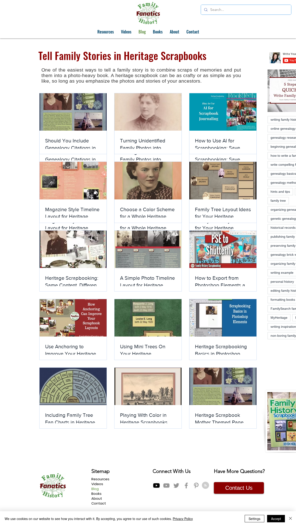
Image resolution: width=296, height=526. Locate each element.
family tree (278, 200)
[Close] (290, 518)
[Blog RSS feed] (205, 485)
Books (96, 493)
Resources (100, 479)
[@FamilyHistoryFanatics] (156, 485)
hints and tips (280, 191)
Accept (276, 518)
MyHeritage (279, 317)
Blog (95, 488)
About (96, 498)
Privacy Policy (183, 518)
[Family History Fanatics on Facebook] (186, 485)
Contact (98, 503)
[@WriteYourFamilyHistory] (166, 485)
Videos (97, 483)
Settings (254, 518)
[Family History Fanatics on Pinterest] (196, 485)
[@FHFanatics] (176, 485)
